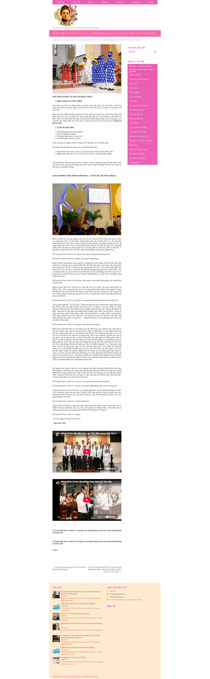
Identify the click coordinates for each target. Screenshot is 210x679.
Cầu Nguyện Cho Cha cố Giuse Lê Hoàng (73, 657)
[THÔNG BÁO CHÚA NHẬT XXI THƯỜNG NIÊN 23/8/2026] (56, 606)
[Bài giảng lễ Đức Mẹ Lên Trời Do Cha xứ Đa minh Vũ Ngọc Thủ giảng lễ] (56, 626)
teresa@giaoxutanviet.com (118, 594)
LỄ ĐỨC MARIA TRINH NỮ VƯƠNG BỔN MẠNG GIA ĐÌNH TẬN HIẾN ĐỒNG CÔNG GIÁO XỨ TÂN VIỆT (104, 569)
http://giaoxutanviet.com (117, 597)
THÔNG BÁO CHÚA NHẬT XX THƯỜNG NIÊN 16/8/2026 (78, 647)
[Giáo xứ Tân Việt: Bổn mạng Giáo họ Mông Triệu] (56, 616)
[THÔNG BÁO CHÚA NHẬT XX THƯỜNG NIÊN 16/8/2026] (56, 650)
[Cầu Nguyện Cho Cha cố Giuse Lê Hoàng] (56, 660)
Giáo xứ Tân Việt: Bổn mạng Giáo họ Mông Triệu (75, 613)
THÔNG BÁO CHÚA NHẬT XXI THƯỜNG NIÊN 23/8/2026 (78, 604)
